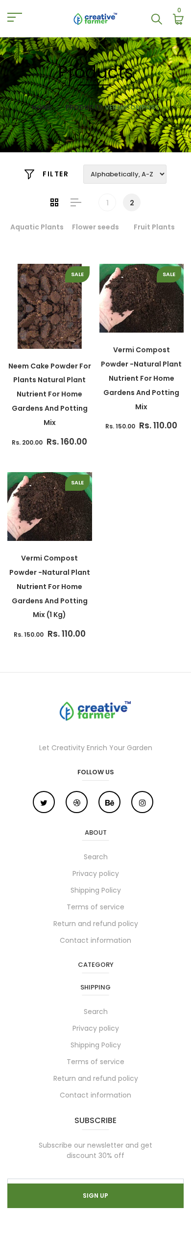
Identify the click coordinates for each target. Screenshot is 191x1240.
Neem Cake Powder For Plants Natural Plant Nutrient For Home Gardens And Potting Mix (49, 394)
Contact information (95, 940)
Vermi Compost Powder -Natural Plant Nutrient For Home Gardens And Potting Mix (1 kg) (49, 586)
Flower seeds (95, 227)
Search (96, 857)
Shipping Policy (96, 890)
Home (41, 107)
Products (84, 107)
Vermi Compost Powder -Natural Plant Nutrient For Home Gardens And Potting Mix (141, 378)
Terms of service (95, 907)
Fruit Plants (154, 227)
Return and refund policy (95, 924)
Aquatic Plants (37, 227)
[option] (36, 227)
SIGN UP (95, 1195)
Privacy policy (95, 873)
